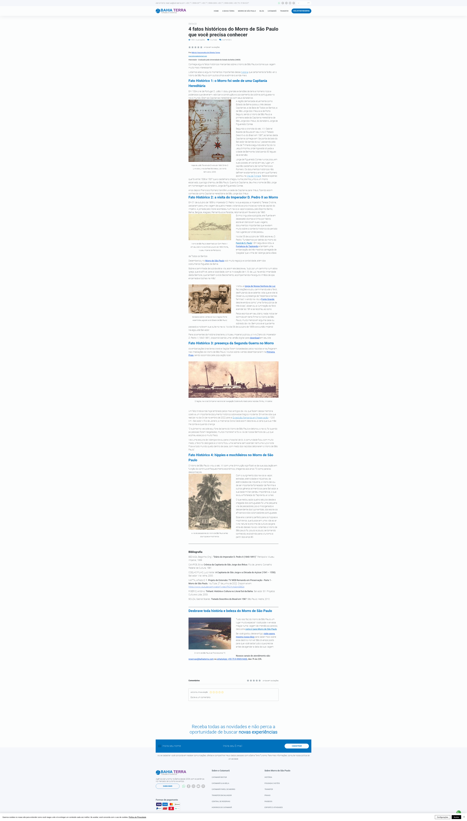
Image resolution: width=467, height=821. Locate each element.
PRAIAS (267, 795)
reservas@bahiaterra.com (175, 3)
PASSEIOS (268, 801)
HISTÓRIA (268, 777)
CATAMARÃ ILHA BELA (220, 783)
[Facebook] (283, 3)
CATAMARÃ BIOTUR (219, 777)
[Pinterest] (293, 3)
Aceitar (456, 817)
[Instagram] (286, 3)
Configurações (442, 817)
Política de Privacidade (137, 817)
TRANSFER (269, 789)
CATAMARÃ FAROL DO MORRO (223, 789)
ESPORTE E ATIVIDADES (274, 807)
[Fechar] (464, 817)
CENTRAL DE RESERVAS (221, 801)
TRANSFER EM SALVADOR (222, 795)
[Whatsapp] (279, 3)
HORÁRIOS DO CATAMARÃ (222, 807)
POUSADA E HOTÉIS (272, 783)
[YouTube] (290, 3)
